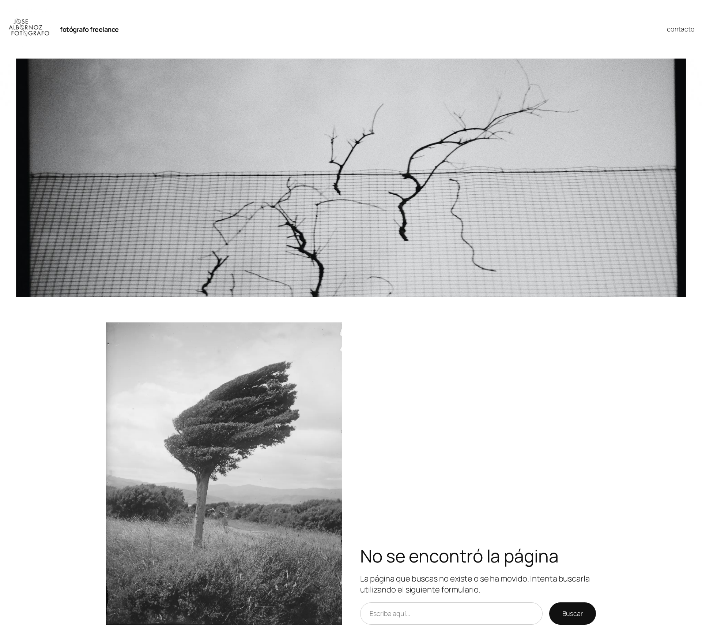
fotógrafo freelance (89, 29)
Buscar (572, 613)
